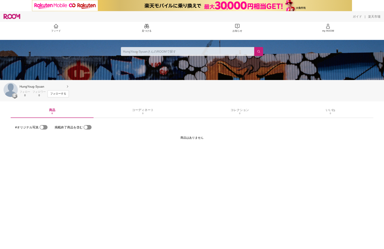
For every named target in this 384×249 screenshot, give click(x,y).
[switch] (44, 127)
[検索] (258, 51)
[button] (11, 90)
